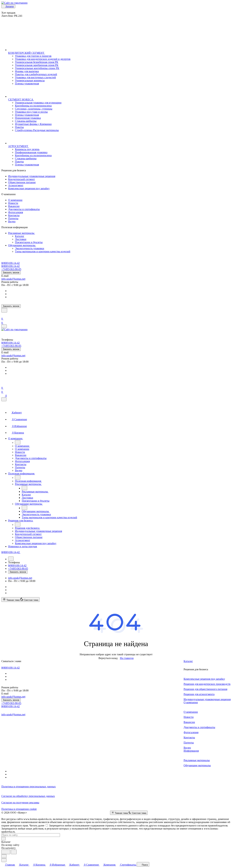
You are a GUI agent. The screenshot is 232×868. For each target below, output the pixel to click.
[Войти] (2, 314)
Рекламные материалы (21, 233)
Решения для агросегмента (199, 694)
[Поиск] (4, 310)
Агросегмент (15, 185)
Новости (13, 203)
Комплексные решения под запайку (29, 188)
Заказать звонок (11, 272)
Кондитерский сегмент (21, 179)
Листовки (20, 239)
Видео (11, 221)
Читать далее (36, 825)
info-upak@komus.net (13, 278)
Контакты (14, 215)
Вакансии (14, 206)
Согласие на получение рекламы (20, 802)
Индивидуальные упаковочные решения (31, 176)
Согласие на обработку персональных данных (28, 796)
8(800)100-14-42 (10, 263)
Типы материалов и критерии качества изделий (42, 251)
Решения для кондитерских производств (207, 684)
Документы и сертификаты (24, 209)
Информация (191, 750)
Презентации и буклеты (29, 242)
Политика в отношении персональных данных (28, 786)
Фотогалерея (15, 212)
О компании (15, 200)
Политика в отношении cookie (19, 809)
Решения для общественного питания (205, 689)
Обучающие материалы (22, 245)
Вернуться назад (108, 658)
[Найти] (14, 852)
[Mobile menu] (4, 326)
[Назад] (17, 442)
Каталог (19, 236)
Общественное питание (22, 182)
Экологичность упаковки (29, 248)
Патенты (13, 218)
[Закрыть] (3, 399)
